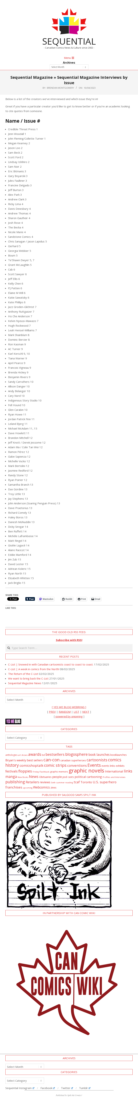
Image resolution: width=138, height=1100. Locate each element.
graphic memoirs (59, 771)
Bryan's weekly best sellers (24, 760)
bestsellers (55, 754)
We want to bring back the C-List (28, 678)
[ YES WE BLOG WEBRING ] (69, 707)
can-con (51, 760)
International (114, 771)
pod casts (68, 777)
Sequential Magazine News (24, 683)
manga (11, 776)
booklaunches (118, 754)
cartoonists (97, 759)
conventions (77, 765)
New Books (23, 777)
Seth (53, 782)
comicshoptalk (31, 765)
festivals (11, 771)
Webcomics (41, 787)
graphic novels (86, 770)
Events (94, 765)
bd (43, 754)
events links (108, 765)
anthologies (11, 754)
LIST (76, 711)
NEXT (85, 711)
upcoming (27, 788)
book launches (99, 754)
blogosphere (76, 754)
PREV (52, 711)
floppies (25, 771)
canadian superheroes (73, 760)
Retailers (32, 782)
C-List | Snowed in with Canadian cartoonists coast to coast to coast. (50, 664)
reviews (45, 782)
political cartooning (88, 777)
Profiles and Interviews (114, 777)
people (57, 777)
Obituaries (45, 777)
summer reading (64, 782)
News (33, 776)
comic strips (55, 765)
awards (34, 754)
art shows (22, 755)
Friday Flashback (41, 771)
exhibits (120, 765)
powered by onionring (69, 716)
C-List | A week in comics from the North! (33, 669)
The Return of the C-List (23, 674)
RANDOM (65, 711)
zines (53, 787)
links (128, 771)
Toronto (86, 782)
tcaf (77, 782)
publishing (15, 781)
